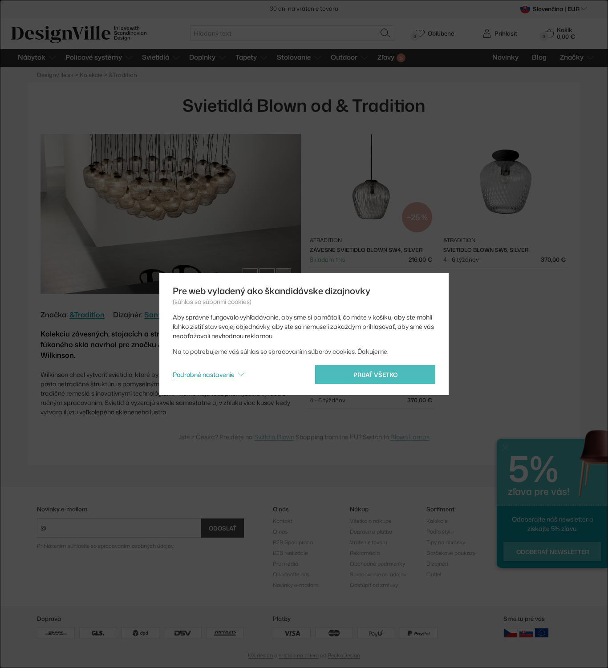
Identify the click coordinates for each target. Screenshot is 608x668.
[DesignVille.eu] (542, 632)
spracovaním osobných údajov (135, 546)
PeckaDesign (344, 655)
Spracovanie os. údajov (378, 574)
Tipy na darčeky (445, 542)
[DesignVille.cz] (510, 632)
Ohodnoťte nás (291, 574)
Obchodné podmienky (377, 563)
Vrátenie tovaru (368, 542)
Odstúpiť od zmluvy (374, 585)
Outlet (434, 574)
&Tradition (87, 315)
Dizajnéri (437, 563)
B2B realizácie (290, 553)
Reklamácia (365, 553)
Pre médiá (285, 563)
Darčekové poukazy (450, 553)
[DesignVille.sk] (526, 632)
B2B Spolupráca (293, 542)
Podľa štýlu (440, 531)
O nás (280, 531)
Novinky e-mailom (62, 509)
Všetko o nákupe (370, 521)
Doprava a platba (371, 531)
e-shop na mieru (299, 655)
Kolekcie (436, 521)
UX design (260, 655)
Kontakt (282, 521)
